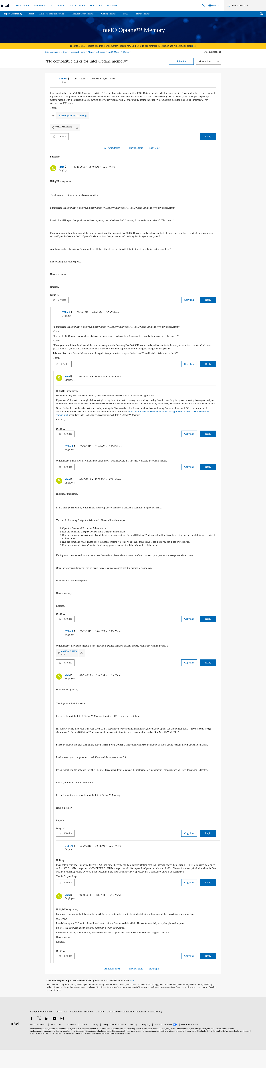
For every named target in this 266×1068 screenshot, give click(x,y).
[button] (214, 79)
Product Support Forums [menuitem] (87, 13)
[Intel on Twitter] (39, 1037)
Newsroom (76, 1030)
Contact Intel (61, 1030)
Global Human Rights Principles (219, 1049)
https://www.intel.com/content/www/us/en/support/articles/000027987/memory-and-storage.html (111, 419)
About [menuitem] (32, 13)
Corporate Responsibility (121, 1030)
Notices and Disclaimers (85, 1049)
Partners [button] (93, 5)
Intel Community (53, 51)
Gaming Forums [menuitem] (114, 13)
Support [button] (38, 5)
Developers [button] (74, 5)
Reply (208, 136)
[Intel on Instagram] (62, 1037)
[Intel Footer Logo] (15, 1041)
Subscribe (181, 61)
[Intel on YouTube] (54, 1037)
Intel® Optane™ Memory (124, 51)
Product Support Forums (76, 51)
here (200, 46)
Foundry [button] (109, 5)
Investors (89, 1030)
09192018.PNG (70, 659)
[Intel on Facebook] (31, 1037)
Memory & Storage (101, 51)
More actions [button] (206, 61)
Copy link (189, 300)
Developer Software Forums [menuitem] (54, 13)
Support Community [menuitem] (12, 14)
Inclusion (141, 1030)
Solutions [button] (55, 5)
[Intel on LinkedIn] (46, 1037)
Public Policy (156, 1030)
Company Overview (41, 1030)
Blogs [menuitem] (132, 13)
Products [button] (22, 5)
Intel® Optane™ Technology (73, 115)
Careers (101, 1030)
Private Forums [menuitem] (149, 13)
